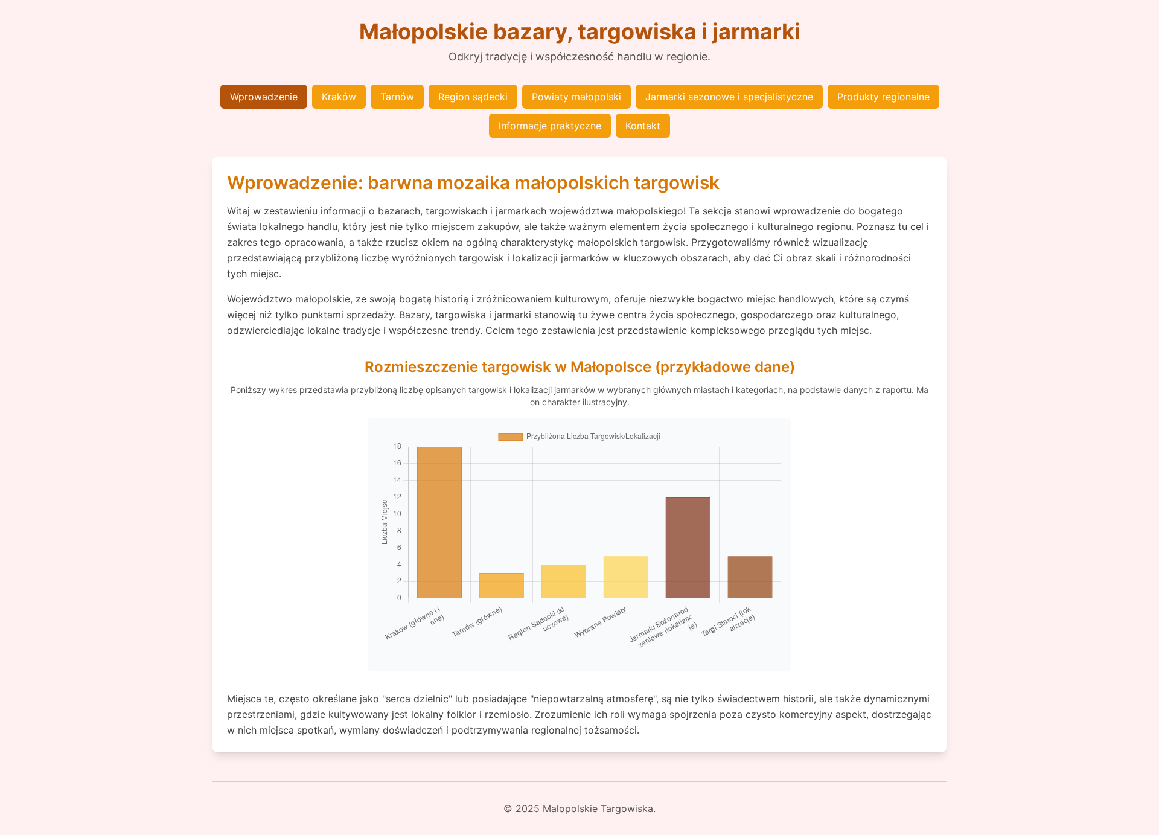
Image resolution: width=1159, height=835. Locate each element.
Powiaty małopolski (576, 97)
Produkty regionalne (883, 97)
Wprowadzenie (264, 97)
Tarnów (397, 97)
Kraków (339, 97)
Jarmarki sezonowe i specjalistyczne (729, 97)
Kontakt (642, 126)
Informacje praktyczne (550, 126)
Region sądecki (473, 97)
